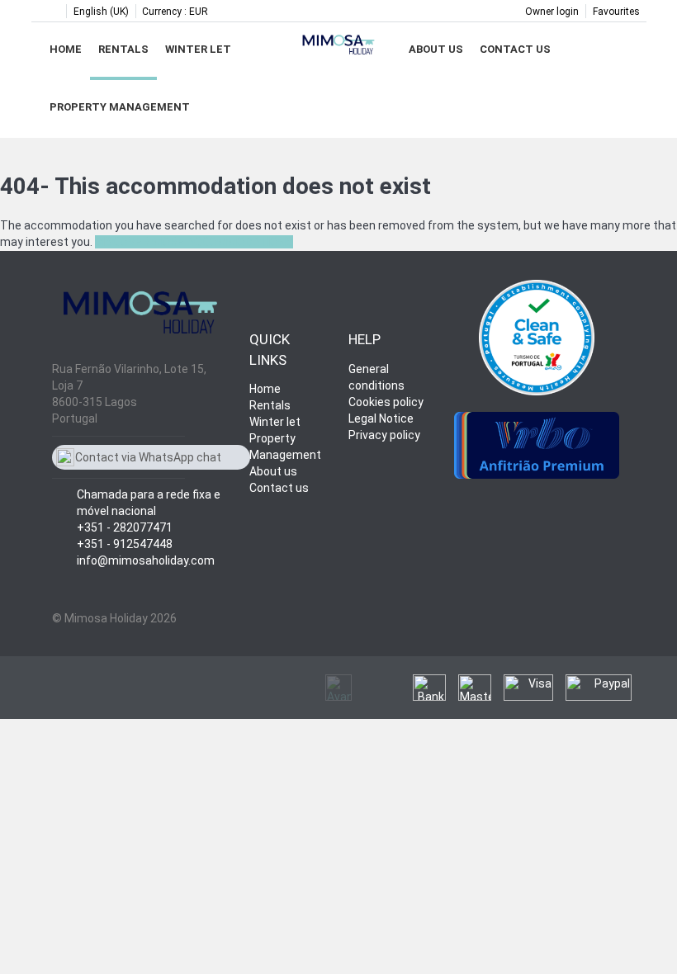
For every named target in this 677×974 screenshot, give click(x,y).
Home (66, 49)
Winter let (198, 49)
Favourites (616, 11)
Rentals (123, 49)
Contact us (515, 49)
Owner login (552, 11)
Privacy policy (384, 435)
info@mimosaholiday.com (146, 560)
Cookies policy (386, 402)
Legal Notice (381, 418)
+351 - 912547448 (125, 544)
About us (436, 49)
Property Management (120, 107)
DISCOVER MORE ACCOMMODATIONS (194, 241)
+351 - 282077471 (125, 527)
